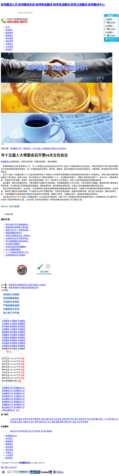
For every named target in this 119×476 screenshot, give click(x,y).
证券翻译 (21, 332)
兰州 (78, 422)
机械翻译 (21, 324)
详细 (22, 359)
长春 (47, 419)
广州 (105, 419)
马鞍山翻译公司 (8, 410)
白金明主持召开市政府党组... (17, 238)
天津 (24, 419)
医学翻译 (21, 326)
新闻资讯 (27, 149)
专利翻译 (21, 321)
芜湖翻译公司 (19, 388)
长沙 (49, 422)
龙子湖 (19, 431)
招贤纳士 (9, 44)
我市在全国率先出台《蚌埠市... (18, 236)
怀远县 (37, 431)
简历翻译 (21, 346)
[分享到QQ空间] (10, 206)
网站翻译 (21, 329)
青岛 (59, 419)
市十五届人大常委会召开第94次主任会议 (49, 149)
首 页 (8, 27)
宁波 (89, 419)
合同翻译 (5, 321)
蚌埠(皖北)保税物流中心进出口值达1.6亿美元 (27, 285)
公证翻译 (13, 324)
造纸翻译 (13, 326)
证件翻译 (5, 346)
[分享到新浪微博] (13, 206)
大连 (55, 419)
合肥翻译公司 (7, 388)
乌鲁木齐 (26, 422)
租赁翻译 (5, 340)
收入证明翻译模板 (13, 250)
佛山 (114, 419)
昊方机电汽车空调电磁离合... (17, 224)
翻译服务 (9, 33)
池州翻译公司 (19, 407)
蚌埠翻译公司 (15, 149)
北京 (16, 419)
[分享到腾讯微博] (15, 206)
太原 (43, 419)
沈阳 (51, 419)
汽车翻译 (13, 329)
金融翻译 (13, 338)
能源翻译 (13, 346)
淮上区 (31, 431)
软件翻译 (13, 343)
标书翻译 (13, 321)
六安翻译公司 (19, 396)
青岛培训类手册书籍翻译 (16, 247)
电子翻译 (5, 326)
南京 (68, 419)
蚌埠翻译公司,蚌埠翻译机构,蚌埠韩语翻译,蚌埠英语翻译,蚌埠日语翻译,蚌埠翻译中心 (53, 4)
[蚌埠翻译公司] (56, 82)
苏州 (72, 419)
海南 (37, 422)
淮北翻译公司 (7, 399)
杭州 (84, 419)
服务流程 (9, 41)
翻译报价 (9, 36)
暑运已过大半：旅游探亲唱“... (18, 230)
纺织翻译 (5, 343)
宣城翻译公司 (7, 405)
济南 (64, 419)
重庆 (20, 419)
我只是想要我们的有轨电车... (17, 241)
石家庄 (19, 422)
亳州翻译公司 (19, 405)
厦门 (101, 419)
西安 (74, 422)
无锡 (80, 419)
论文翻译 (5, 324)
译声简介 (9, 30)
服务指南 (9, 38)
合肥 (93, 419)
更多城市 (84, 422)
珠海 (14, 422)
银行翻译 (13, 332)
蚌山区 (13, 431)
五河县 (43, 431)
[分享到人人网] (18, 206)
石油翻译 (21, 340)
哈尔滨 (30, 419)
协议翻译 (13, 335)
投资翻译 (13, 340)
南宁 (32, 422)
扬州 (76, 419)
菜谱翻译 (5, 335)
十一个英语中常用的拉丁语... (17, 252)
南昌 (53, 422)
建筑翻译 (5, 332)
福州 (97, 419)
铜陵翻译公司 (19, 402)
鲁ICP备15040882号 (9, 467)
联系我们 (9, 49)
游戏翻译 (21, 335)
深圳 (110, 419)
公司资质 (9, 47)
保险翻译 (21, 338)
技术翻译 (21, 343)
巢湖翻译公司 (7, 402)
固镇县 (49, 431)
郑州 (41, 422)
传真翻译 (5, 338)
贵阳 (66, 422)
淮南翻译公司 (7, 393)
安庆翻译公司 (19, 393)
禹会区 (25, 431)
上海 (12, 419)
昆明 (62, 422)
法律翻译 (5, 329)
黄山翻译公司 (7, 407)
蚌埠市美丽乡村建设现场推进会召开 (24, 288)
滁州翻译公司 (19, 399)
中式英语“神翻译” (13, 244)
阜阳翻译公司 (19, 391)
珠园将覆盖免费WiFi (14, 233)
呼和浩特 (36, 419)
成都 (58, 422)
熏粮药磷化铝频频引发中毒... (17, 227)
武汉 (45, 422)
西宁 (70, 422)
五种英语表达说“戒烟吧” (16, 255)
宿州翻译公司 (7, 396)
